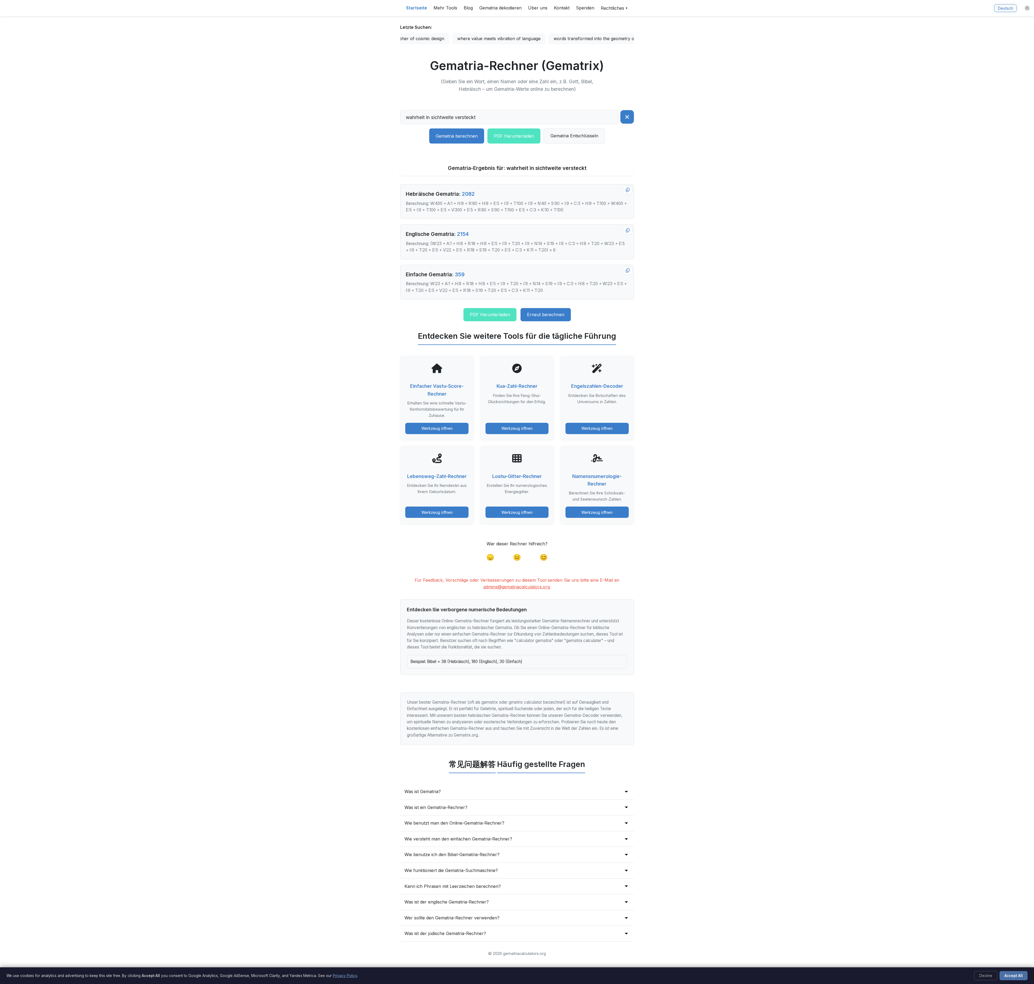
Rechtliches (614, 8)
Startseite (416, 8)
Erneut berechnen (545, 314)
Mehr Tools (445, 8)
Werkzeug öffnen (437, 428)
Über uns (537, 8)
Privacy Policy (345, 975)
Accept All (1013, 975)
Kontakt (562, 8)
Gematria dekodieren (500, 8)
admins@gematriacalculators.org (516, 586)
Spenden (585, 8)
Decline (985, 975)
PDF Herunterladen (514, 136)
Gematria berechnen (457, 136)
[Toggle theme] (1027, 8)
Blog (468, 8)
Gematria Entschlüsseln (574, 135)
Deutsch (1005, 8)
